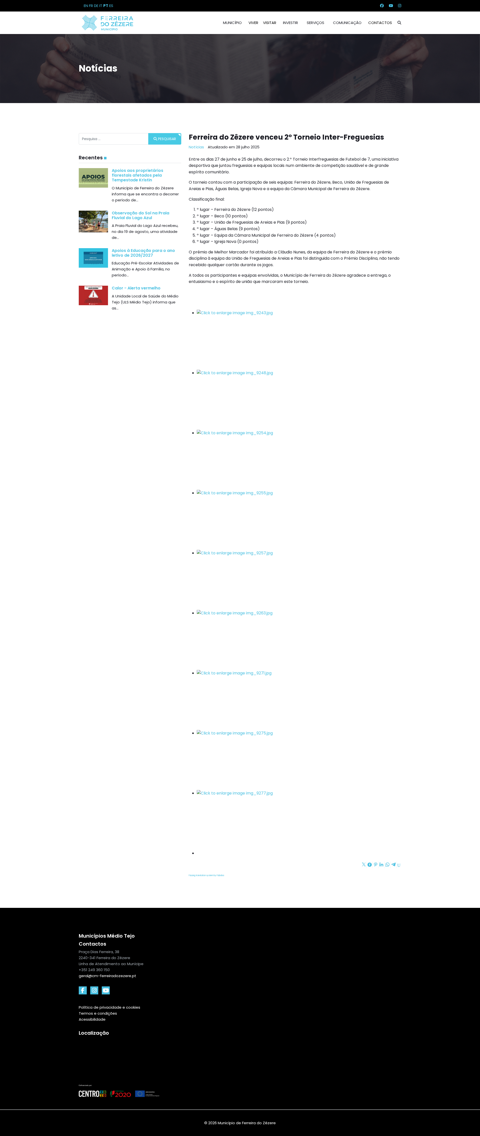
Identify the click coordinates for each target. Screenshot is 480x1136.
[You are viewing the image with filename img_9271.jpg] (299, 700)
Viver (253, 22)
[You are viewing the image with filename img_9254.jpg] (299, 460)
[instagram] (94, 990)
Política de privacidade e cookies (109, 1007)
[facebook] (83, 990)
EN (86, 5)
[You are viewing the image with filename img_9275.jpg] (299, 760)
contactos (380, 22)
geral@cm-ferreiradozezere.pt (107, 975)
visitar (269, 22)
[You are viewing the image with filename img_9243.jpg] (299, 340)
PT (105, 5)
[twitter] (106, 990)
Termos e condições (98, 1013)
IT (100, 5)
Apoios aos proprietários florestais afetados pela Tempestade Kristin (137, 175)
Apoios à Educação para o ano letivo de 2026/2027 (143, 253)
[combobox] (113, 139)
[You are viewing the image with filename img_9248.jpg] (299, 400)
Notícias (196, 147)
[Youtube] (391, 5)
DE (96, 5)
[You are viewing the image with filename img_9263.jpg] (299, 640)
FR (91, 5)
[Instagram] (399, 5)
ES (111, 5)
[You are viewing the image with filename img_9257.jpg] (299, 580)
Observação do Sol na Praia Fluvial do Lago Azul (140, 215)
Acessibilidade (92, 1019)
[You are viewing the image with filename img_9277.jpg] (299, 820)
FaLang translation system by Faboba (206, 875)
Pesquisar (166, 138)
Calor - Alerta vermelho (136, 288)
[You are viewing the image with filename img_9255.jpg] (299, 520)
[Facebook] (382, 5)
